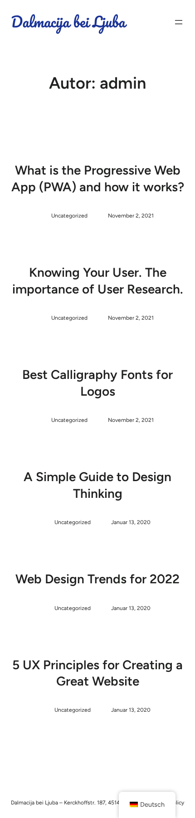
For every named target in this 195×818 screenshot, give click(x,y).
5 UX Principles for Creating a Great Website (97, 673)
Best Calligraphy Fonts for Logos (97, 382)
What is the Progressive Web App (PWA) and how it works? (97, 178)
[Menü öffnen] (178, 22)
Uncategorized (69, 216)
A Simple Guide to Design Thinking (97, 485)
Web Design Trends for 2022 (97, 578)
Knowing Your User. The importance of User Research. (97, 280)
